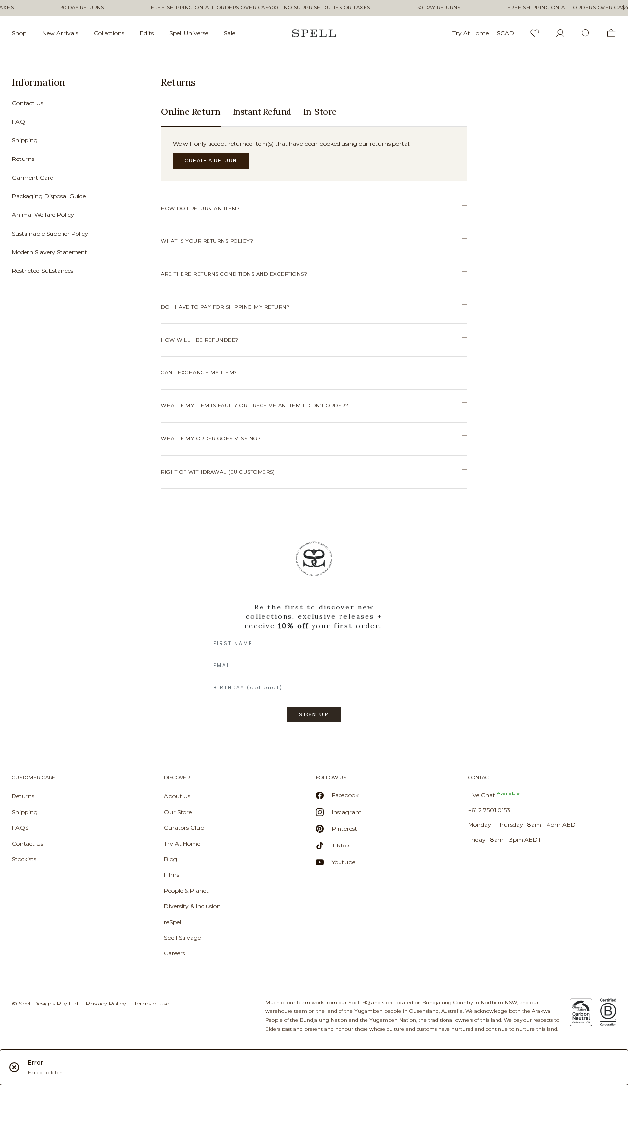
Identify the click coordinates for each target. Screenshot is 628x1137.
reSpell (173, 921)
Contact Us (27, 102)
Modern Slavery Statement (49, 252)
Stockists (24, 859)
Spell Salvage (182, 937)
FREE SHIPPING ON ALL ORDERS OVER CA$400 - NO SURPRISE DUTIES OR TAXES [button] (260, 7)
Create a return (211, 161)
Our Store (178, 812)
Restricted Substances (42, 270)
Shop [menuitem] (19, 33)
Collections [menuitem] (109, 33)
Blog (170, 859)
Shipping (25, 140)
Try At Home (182, 843)
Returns (23, 158)
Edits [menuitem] (147, 33)
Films (171, 874)
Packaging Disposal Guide (49, 196)
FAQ (18, 121)
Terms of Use (151, 1003)
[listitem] (72, 179)
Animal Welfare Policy (43, 214)
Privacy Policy (106, 1003)
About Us (177, 796)
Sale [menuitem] (229, 33)
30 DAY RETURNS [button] (82, 7)
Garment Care (32, 177)
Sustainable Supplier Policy (50, 233)
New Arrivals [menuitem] (60, 33)
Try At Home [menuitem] (470, 33)
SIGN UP (314, 714)
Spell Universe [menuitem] (188, 33)
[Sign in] (560, 33)
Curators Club (184, 827)
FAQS (20, 827)
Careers (174, 953)
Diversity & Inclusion (192, 906)
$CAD (505, 33)
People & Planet (186, 890)
